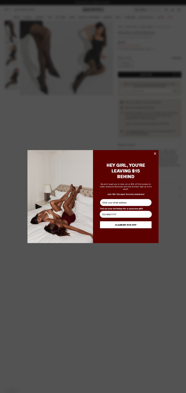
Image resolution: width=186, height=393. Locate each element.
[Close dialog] (155, 153)
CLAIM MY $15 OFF (126, 224)
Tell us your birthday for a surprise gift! (121, 208)
